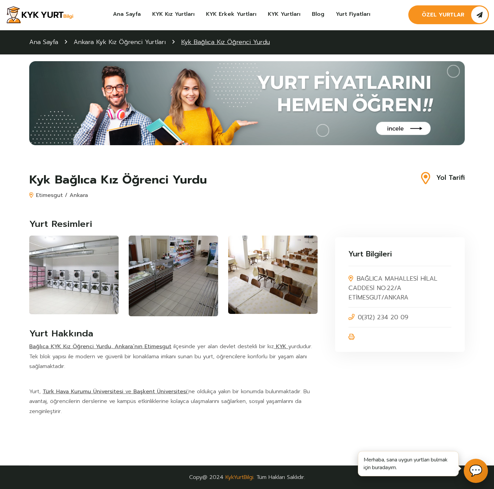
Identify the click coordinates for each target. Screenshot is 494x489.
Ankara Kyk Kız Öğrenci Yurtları (120, 42)
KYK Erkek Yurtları (231, 14)
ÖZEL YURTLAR (443, 15)
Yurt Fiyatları (353, 14)
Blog (318, 14)
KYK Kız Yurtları (173, 14)
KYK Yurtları (284, 14)
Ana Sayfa (127, 14)
